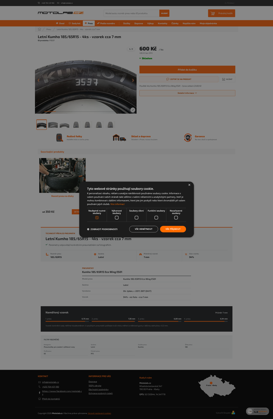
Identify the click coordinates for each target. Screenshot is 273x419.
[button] (102, 229)
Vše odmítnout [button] (143, 229)
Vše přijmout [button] (173, 229)
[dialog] (136, 209)
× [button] (189, 185)
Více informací (117, 204)
